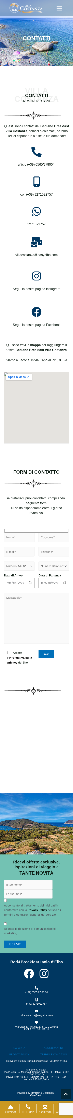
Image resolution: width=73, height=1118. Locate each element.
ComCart (35, 1095)
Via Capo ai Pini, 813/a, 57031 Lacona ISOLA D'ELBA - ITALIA (36, 1028)
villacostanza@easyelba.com (36, 1015)
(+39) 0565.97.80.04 (36, 992)
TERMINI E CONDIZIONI (53, 1054)
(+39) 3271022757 (36, 1003)
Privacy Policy (38, 910)
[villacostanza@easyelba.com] (36, 1011)
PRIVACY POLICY (19, 1054)
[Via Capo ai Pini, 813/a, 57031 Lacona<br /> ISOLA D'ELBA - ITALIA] (36, 1022)
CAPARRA (19, 1048)
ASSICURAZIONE (54, 1048)
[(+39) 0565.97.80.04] (36, 988)
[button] (59, 8)
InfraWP (35, 1092)
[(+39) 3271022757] (36, 999)
